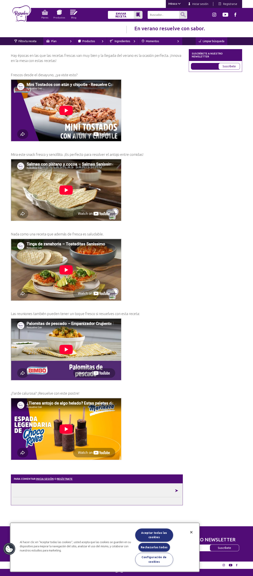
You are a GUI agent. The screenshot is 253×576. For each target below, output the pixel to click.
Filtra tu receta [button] (27, 41)
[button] (9, 549)
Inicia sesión (45, 478)
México (173, 3)
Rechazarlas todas (154, 547)
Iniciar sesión (200, 4)
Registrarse (230, 4)
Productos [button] (88, 41)
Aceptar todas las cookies (154, 535)
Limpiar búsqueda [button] (213, 41)
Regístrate (65, 478)
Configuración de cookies (154, 559)
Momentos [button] (152, 41)
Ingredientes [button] (122, 41)
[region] (105, 547)
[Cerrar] (191, 532)
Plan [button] (54, 41)
